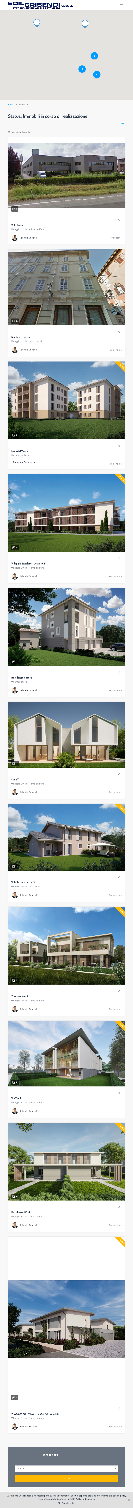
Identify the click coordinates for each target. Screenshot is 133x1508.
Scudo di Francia (20, 337)
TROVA (66, 1478)
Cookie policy (68, 1503)
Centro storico (36, 341)
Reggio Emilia (20, 229)
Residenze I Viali (20, 1212)
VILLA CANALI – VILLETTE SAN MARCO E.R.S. (35, 1413)
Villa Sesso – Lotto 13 (23, 882)
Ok (59, 1503)
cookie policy (119, 1495)
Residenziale (115, 350)
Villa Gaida (17, 225)
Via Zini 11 (16, 1098)
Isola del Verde (19, 451)
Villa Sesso (34, 886)
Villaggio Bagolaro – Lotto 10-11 (28, 563)
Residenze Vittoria (21, 677)
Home (11, 104)
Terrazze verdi (19, 996)
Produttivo (116, 237)
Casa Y (15, 779)
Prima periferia (36, 229)
